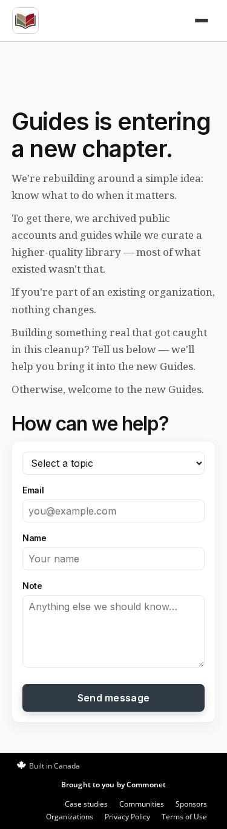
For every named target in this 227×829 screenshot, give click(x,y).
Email (33, 490)
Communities (141, 804)
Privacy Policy (127, 816)
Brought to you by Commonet (113, 784)
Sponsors (191, 804)
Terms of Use (184, 816)
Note (32, 585)
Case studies (86, 804)
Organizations (69, 816)
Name (34, 538)
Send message (113, 698)
